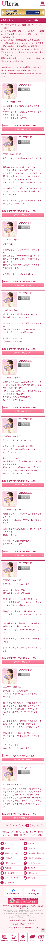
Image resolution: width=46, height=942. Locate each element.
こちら (41, 906)
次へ (39, 825)
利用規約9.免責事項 (23, 73)
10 (32, 825)
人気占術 (8, 868)
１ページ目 (33, 58)
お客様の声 (8, 858)
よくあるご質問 (10, 873)
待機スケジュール (11, 853)
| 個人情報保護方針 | (17, 920)
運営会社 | (32, 924)
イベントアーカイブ (11, 878)
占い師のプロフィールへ (23, 129)
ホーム (7, 843)
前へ (8, 825)
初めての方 (8, 848)
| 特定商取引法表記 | (18, 924)
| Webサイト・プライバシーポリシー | (23, 927)
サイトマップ (9, 883)
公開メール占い (10, 863)
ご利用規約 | (32, 920)
